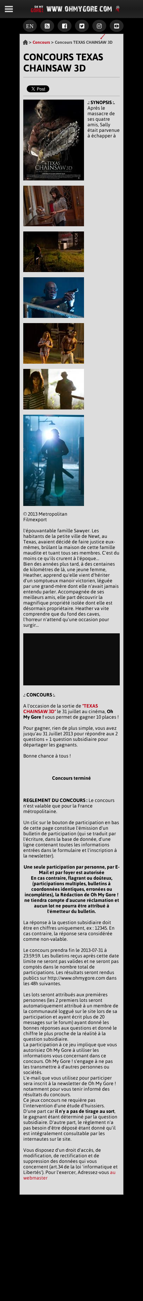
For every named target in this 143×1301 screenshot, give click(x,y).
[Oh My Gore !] (25, 42)
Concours (41, 42)
